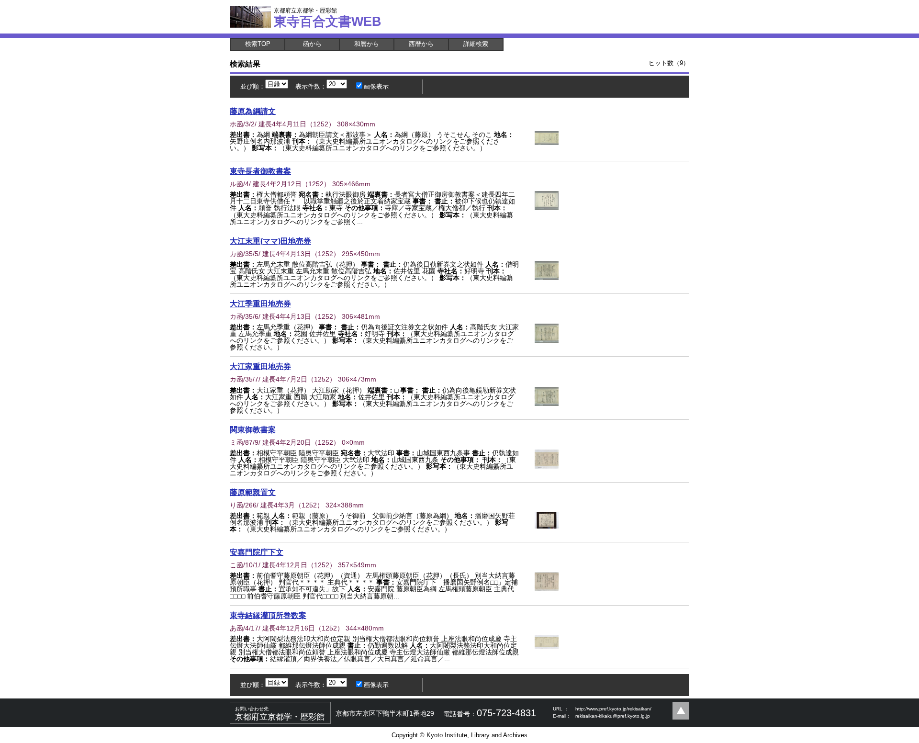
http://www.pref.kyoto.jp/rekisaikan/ (613, 708)
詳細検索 (475, 43)
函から (312, 43)
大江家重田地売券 (260, 366)
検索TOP (257, 43)
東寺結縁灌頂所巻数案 (268, 615)
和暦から (366, 43)
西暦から (421, 43)
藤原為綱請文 (253, 111)
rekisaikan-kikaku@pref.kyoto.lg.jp (612, 716)
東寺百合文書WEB (327, 17)
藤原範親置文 (253, 492)
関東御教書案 (253, 429)
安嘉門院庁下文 (256, 552)
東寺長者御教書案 (260, 171)
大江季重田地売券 (260, 303)
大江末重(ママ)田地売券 (270, 240)
